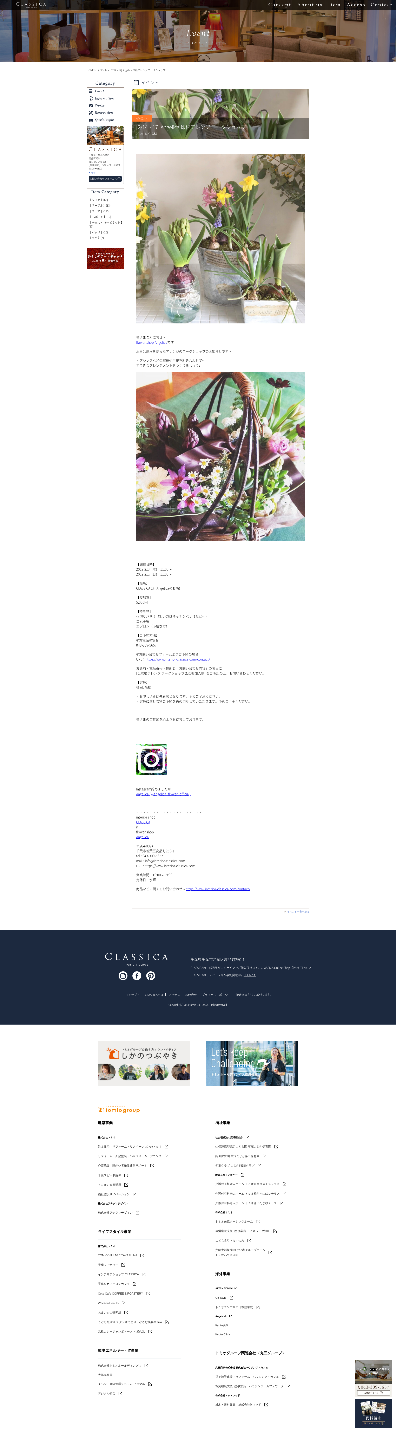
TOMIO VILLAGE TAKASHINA (117, 1255)
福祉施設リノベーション (114, 1194)
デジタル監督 (106, 1393)
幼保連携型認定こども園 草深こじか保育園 (243, 1146)
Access (356, 5)
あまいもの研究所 (109, 1312)
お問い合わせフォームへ (103, 179)
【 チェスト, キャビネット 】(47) (106, 224)
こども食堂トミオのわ (229, 1240)
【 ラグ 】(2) (96, 238)
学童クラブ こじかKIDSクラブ (235, 1165)
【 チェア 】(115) (99, 211)
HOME (90, 70)
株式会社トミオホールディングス (119, 1365)
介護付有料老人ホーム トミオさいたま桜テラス (246, 1203)
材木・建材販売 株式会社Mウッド (238, 1404)
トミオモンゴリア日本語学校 (234, 1307)
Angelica (142, 836)
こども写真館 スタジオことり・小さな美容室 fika (130, 1322)
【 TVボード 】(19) (100, 217)
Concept (279, 5)
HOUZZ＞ (250, 975)
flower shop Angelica (151, 342)
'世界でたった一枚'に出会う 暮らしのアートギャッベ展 (105, 258)
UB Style (220, 1297)
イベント (102, 70)
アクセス (174, 995)
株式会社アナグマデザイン (115, 1212)
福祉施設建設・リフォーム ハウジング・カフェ (247, 1376)
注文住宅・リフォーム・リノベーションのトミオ (129, 1146)
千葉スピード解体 (109, 1175)
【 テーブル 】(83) (100, 205)
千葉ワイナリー (108, 1264)
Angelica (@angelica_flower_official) (163, 793)
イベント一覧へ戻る (298, 912)
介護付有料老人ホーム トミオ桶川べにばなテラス (247, 1193)
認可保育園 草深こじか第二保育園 (237, 1156)
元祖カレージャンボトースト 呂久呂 (121, 1331)
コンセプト (132, 995)
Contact (381, 5)
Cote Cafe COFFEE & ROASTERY (120, 1293)
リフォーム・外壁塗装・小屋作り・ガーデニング (129, 1156)
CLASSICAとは (154, 995)
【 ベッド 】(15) (98, 232)
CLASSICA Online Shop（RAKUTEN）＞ (286, 968)
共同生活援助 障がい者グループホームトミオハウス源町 (240, 1252)
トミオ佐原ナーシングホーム (234, 1221)
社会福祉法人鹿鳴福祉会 (229, 1137)
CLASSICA (143, 821)
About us (309, 5)
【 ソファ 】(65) (98, 200)
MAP (93, 172)
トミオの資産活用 (109, 1184)
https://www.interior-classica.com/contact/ (177, 659)
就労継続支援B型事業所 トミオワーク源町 (242, 1231)
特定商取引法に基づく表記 (253, 995)
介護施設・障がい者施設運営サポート (122, 1165)
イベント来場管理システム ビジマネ (121, 1384)
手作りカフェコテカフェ (114, 1283)
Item (334, 5)
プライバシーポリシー (216, 995)
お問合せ (191, 995)
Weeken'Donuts (108, 1303)
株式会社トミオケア (226, 1175)
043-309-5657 (373, 1384)
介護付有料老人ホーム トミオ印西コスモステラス (247, 1184)
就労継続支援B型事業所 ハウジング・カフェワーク (249, 1386)
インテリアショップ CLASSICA (118, 1274)
